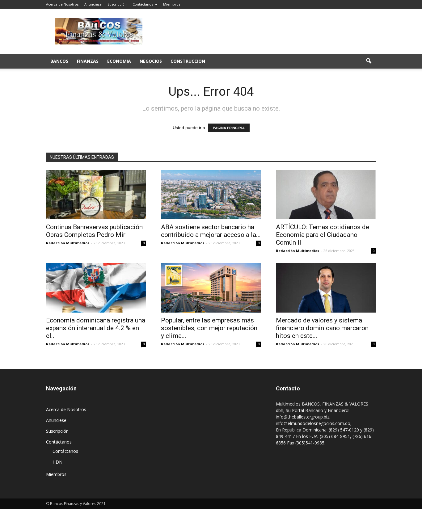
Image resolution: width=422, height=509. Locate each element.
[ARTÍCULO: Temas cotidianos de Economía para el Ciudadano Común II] (326, 194)
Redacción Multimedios (67, 243)
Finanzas (88, 61)
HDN (57, 462)
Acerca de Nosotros (62, 4)
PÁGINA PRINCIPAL (229, 128)
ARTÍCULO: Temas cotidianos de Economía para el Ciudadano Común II (322, 234)
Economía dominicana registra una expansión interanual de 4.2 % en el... (95, 328)
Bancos (59, 61)
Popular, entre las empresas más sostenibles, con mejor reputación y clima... (209, 328)
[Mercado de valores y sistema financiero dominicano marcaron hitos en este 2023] (326, 288)
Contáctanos (143, 4)
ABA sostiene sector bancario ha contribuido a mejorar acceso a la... (211, 230)
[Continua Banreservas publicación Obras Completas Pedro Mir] (96, 194)
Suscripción (117, 4)
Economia (119, 61)
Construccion (188, 61)
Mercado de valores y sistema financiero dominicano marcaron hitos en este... (322, 328)
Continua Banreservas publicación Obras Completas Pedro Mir (94, 230)
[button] (368, 61)
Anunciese (93, 4)
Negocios (151, 61)
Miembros (171, 4)
